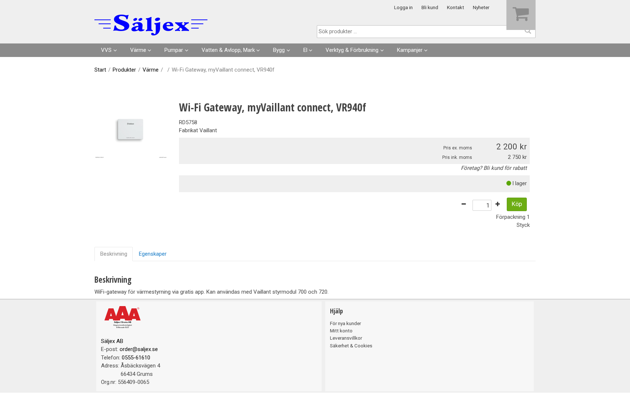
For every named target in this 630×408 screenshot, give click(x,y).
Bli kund (429, 7)
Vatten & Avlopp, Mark (228, 50)
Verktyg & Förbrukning (352, 50)
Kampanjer (410, 50)
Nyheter (481, 7)
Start (100, 69)
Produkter (124, 69)
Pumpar (173, 50)
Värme (138, 50)
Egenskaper (153, 254)
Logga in (403, 7)
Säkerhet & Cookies (351, 345)
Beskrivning (113, 254)
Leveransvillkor (346, 338)
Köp (517, 204)
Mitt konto (341, 330)
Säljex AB (112, 341)
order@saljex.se (139, 349)
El (305, 50)
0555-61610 (136, 357)
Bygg (279, 50)
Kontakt (455, 7)
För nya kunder (345, 323)
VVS (106, 50)
